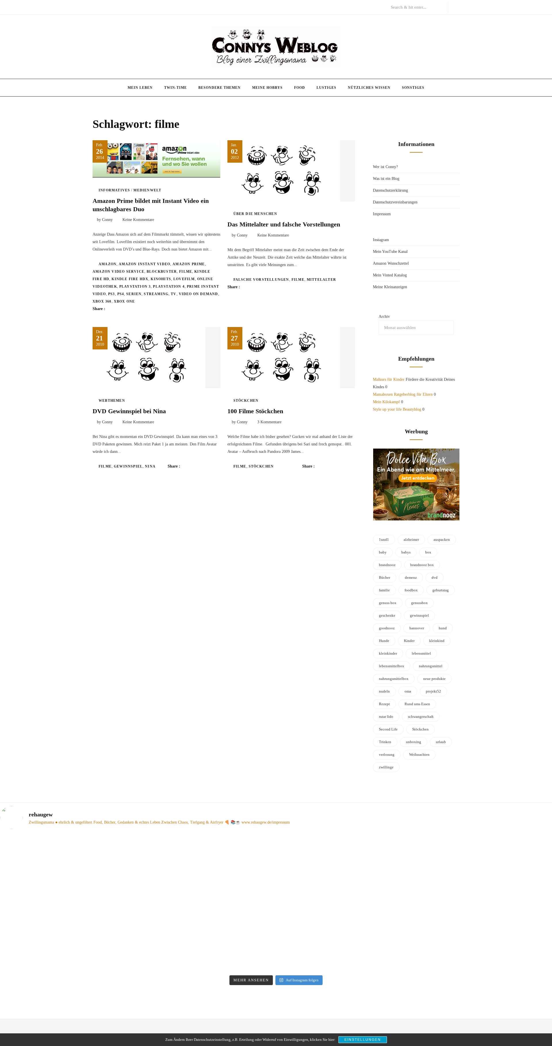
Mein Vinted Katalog (390, 275)
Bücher (384, 577)
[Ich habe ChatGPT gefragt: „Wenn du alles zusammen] (346, 884)
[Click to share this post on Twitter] (123, 309)
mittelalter (321, 280)
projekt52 (433, 691)
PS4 (120, 294)
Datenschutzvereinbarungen (395, 202)
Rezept (384, 704)
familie (384, 590)
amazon (107, 264)
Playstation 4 (169, 286)
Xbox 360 (102, 301)
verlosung (386, 754)
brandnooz (387, 565)
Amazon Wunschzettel (391, 263)
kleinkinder (388, 653)
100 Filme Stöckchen (255, 411)
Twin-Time (175, 88)
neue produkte (434, 678)
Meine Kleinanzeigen (390, 287)
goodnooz (387, 628)
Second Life (388, 729)
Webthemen (112, 401)
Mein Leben (140, 88)
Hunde (384, 641)
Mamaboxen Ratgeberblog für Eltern (403, 394)
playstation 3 (135, 286)
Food (299, 88)
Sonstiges (413, 88)
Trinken (385, 742)
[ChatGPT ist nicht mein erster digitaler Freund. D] (206, 903)
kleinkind (436, 641)
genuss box (387, 603)
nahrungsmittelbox (394, 678)
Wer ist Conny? (385, 167)
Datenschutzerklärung (390, 190)
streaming (156, 294)
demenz (411, 577)
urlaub (441, 742)
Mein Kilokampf (386, 402)
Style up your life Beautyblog (397, 409)
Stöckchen (246, 401)
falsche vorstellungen (261, 280)
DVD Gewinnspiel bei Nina (129, 411)
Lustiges (326, 88)
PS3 (111, 294)
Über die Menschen (255, 214)
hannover (416, 628)
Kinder (409, 641)
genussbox (419, 603)
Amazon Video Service (118, 272)
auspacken (442, 539)
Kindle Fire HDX (130, 279)
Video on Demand (198, 294)
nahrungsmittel (430, 666)
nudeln (384, 691)
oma (408, 691)
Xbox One (124, 301)
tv (173, 294)
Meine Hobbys (267, 88)
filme (185, 272)
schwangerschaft (421, 716)
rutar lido (386, 716)
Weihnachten (419, 754)
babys (406, 552)
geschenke (387, 615)
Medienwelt (147, 190)
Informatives (114, 190)
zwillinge (386, 767)
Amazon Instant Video (144, 264)
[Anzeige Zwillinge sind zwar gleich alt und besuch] (66, 892)
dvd (435, 577)
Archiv (384, 316)
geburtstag (440, 590)
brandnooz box (422, 565)
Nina (150, 466)
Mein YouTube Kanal (390, 251)
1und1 (384, 539)
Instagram (381, 240)
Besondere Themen (219, 88)
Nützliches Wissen (369, 88)
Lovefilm (184, 279)
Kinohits (161, 279)
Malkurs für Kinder (389, 379)
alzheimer (411, 539)
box (428, 552)
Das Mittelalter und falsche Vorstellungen (283, 224)
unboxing (413, 742)
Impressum (382, 214)
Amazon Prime (188, 264)
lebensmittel (421, 653)
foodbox (411, 590)
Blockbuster (162, 272)
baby (383, 552)
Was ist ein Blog (386, 178)
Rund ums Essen (417, 704)
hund (443, 628)
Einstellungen (362, 1040)
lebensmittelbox (391, 666)
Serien (133, 294)
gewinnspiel (128, 466)
